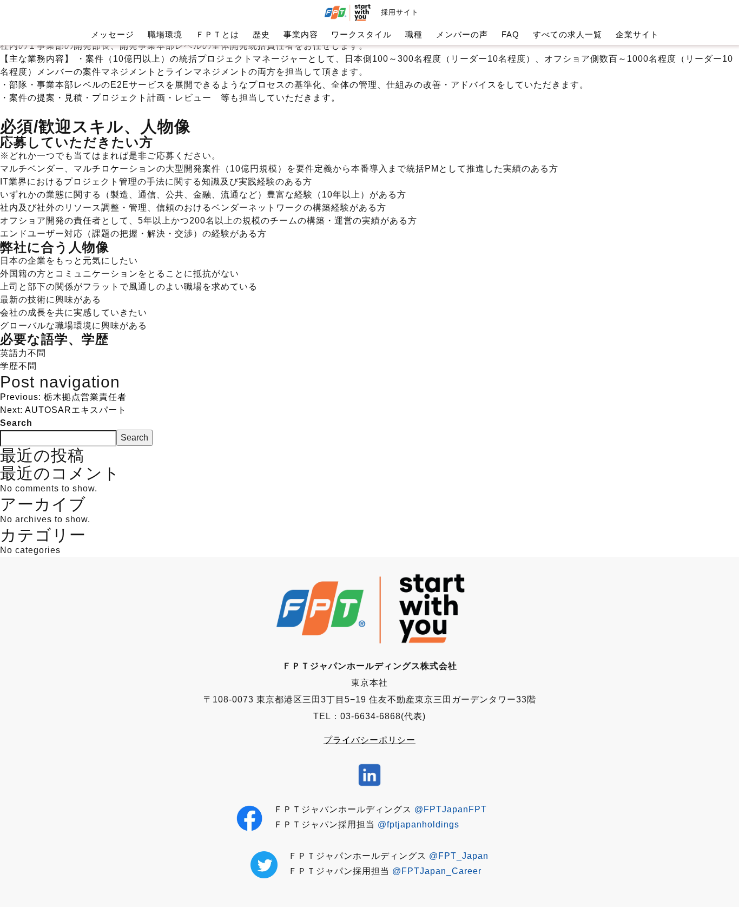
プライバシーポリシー (369, 740)
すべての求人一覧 (567, 34)
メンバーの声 (462, 34)
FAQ (510, 34)
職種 (414, 34)
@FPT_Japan (459, 855)
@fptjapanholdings (418, 824)
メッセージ (112, 34)
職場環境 (165, 34)
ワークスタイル (361, 34)
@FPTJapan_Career (436, 871)
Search (16, 423)
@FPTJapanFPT (450, 809)
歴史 (261, 34)
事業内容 (300, 34)
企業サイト (637, 34)
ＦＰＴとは (217, 34)
